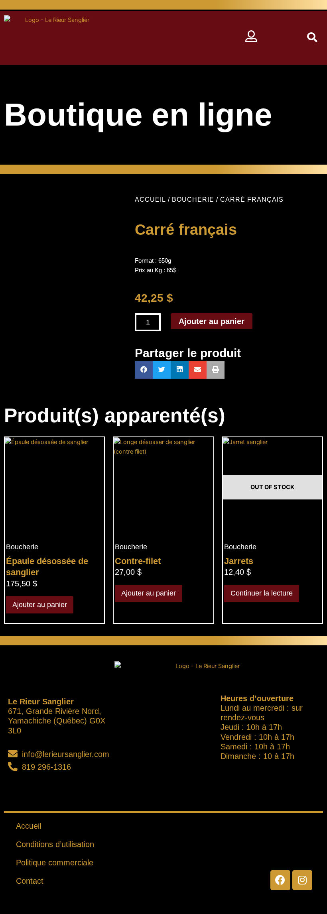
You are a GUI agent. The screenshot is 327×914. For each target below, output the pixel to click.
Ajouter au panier (211, 321)
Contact (29, 881)
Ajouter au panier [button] (39, 605)
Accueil (150, 199)
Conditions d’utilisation (55, 844)
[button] (168, 38)
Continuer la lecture (261, 593)
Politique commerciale (54, 862)
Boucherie (193, 199)
